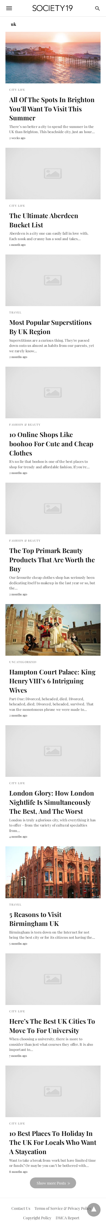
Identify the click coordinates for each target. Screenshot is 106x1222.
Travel (15, 312)
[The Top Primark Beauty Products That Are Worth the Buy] (53, 508)
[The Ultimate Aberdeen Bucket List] (53, 173)
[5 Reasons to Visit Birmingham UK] (53, 872)
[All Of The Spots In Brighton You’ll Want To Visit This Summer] (53, 57)
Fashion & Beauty (24, 424)
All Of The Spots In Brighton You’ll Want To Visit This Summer (52, 108)
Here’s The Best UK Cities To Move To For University (52, 1026)
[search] (97, 8)
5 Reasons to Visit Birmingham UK (35, 919)
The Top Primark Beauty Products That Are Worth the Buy (52, 559)
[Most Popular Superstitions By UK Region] (53, 280)
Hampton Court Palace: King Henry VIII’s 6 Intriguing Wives (52, 680)
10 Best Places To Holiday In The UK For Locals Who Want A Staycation (52, 1142)
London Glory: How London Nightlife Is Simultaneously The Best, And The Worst (51, 802)
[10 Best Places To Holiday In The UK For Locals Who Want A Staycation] (53, 1091)
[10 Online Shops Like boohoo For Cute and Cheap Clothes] (53, 392)
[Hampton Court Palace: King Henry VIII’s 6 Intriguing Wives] (53, 630)
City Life (17, 90)
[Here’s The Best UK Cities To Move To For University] (53, 979)
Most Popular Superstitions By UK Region (50, 327)
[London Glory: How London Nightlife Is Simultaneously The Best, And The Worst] (53, 751)
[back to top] (94, 1210)
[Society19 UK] (52, 8)
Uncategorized (23, 662)
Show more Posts (51, 1183)
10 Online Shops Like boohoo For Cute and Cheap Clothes (51, 443)
